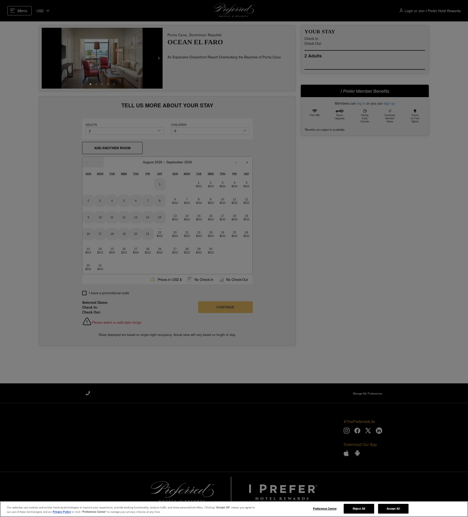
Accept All (393, 508)
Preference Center (325, 508)
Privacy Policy (62, 512)
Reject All (359, 508)
